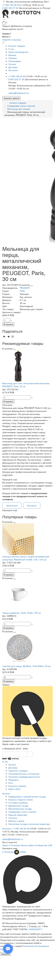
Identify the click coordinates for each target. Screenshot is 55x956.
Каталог (6, 793)
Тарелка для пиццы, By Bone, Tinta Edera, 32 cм (26, 666)
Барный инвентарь (17, 814)
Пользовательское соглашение (23, 773)
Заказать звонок (11, 98)
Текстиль (12, 817)
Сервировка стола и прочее (21, 105)
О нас (11, 48)
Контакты (13, 70)
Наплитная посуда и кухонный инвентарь (29, 823)
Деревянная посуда (18, 805)
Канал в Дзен (27, 845)
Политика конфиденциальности (24, 776)
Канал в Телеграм (11, 845)
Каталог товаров (18, 102)
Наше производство (18, 51)
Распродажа (14, 61)
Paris (22, 290)
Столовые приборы (18, 802)
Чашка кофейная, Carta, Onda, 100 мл (21, 612)
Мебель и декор (16, 820)
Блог (10, 782)
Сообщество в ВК (43, 845)
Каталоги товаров (17, 785)
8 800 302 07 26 (10, 7)
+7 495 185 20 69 (11, 4)
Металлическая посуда (20, 808)
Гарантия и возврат (18, 770)
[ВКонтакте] (4, 336)
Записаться (12, 505)
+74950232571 (35, 929)
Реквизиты (13, 779)
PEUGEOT (25, 287)
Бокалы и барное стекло (20, 799)
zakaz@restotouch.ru (18, 93)
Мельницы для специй (18, 108)
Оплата (12, 64)
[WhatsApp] (13, 336)
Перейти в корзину (11, 39)
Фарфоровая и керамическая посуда (27, 796)
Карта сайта (14, 788)
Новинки (12, 58)
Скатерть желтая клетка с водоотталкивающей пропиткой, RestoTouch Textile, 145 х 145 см (25, 558)
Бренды (12, 54)
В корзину (8, 324)
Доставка (12, 67)
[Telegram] (8, 336)
